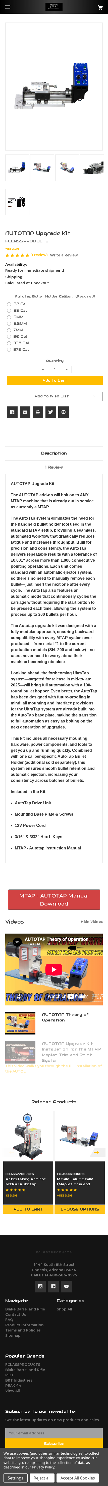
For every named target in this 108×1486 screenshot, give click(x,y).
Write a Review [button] (64, 255)
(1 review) (39, 255)
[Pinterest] (63, 412)
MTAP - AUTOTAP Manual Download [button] (54, 900)
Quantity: (55, 361)
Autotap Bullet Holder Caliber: (55, 296)
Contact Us (15, 1314)
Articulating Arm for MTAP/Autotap (26, 1181)
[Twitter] (50, 412)
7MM (18, 330)
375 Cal (21, 349)
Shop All (64, 1309)
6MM (18, 317)
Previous (10, 1152)
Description (54, 453)
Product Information (24, 1325)
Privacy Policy (43, 1467)
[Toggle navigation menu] (12, 7)
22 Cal (20, 304)
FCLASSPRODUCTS (22, 1364)
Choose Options (80, 1209)
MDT (9, 1375)
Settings (15, 1478)
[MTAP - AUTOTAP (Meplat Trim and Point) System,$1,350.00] (80, 1136)
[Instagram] (40, 1286)
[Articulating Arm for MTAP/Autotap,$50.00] (28, 1136)
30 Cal (20, 336)
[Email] (25, 412)
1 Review (54, 467)
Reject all (42, 1478)
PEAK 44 (13, 1385)
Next (97, 1152)
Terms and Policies (23, 1330)
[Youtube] (66, 1286)
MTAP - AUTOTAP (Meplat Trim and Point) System (75, 1184)
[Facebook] (12, 412)
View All (12, 1391)
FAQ (9, 1319)
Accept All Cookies (78, 1478)
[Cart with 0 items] (93, 5)
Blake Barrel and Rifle (25, 1309)
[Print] (37, 412)
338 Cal (21, 343)
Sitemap (13, 1335)
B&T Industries (18, 1380)
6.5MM (20, 323)
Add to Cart (28, 1209)
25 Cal (20, 310)
